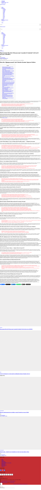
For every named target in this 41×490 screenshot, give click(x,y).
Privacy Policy (3, 465)
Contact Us (3, 20)
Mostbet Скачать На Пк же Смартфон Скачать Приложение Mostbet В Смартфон (7, 67)
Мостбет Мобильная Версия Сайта (6, 77)
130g (3, 40)
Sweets (4, 11)
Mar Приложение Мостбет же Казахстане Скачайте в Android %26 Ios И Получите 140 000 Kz (8, 78)
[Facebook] (1, 470)
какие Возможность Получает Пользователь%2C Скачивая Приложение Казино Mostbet (8, 74)
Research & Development (5, 45)
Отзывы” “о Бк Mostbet (5, 89)
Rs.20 (4, 16)
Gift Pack (4, 9)
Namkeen (4, 35)
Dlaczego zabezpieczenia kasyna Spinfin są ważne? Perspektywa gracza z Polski (14, 412)
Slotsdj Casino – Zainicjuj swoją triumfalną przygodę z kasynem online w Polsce (14, 451)
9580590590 (2, 482)
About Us (3, 33)
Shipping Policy (4, 463)
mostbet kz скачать (4, 117)
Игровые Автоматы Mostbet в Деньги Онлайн (7, 90)
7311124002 (3, 1)
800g (3, 38)
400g (3, 13)
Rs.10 (4, 42)
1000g (4, 37)
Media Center (3, 461)
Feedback (3, 460)
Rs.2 (3, 18)
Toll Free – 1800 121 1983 (5, 2)
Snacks (4, 10)
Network (3, 19)
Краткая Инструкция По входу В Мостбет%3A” (8, 83)
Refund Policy (3, 464)
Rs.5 (3, 43)
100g (3, 15)
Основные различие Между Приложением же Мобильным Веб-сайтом (7, 88)
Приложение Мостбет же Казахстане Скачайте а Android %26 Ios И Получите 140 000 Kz (8, 72)
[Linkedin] (4, 470)
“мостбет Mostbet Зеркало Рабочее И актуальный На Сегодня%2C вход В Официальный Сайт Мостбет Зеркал (8, 69)
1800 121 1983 (12, 482)
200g (3, 14)
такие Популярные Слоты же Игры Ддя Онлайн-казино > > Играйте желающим (8, 70)
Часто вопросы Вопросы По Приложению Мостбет (8, 82)
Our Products (3, 8)
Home (2, 32)
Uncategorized (2, 410)
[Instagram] (3, 470)
